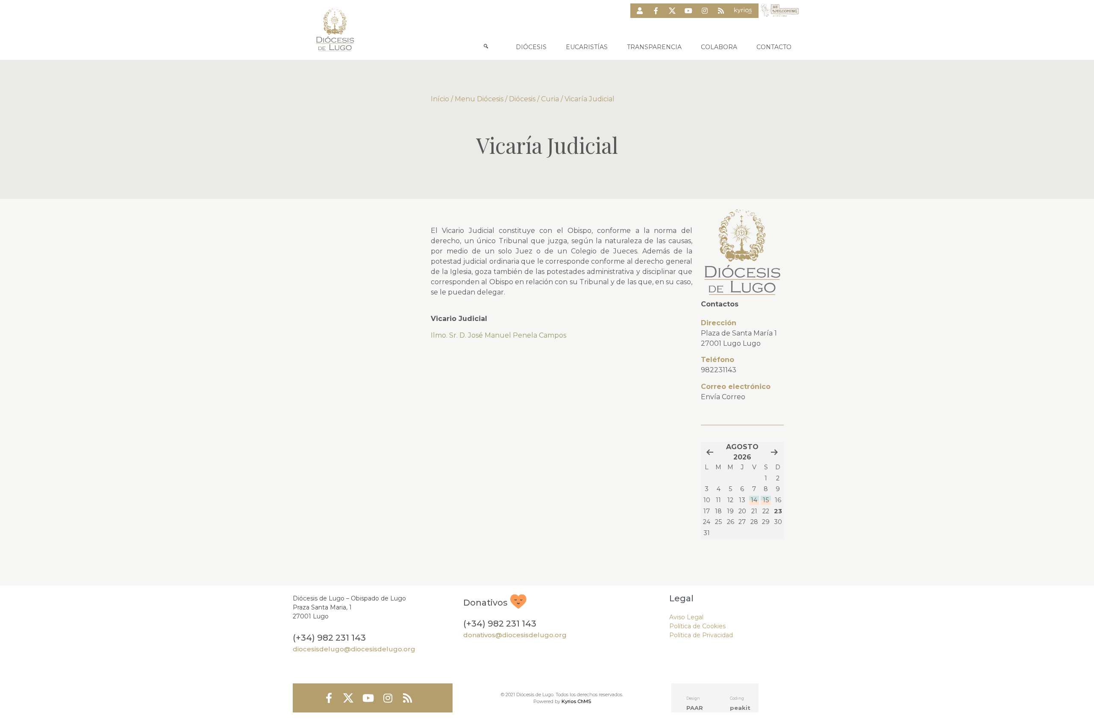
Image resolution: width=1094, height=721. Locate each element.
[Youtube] (688, 10)
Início (440, 99)
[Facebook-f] (656, 10)
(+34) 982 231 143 (329, 638)
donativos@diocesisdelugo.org (515, 635)
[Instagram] (704, 10)
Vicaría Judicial (590, 99)
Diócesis (522, 99)
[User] (639, 10)
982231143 (718, 370)
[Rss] (721, 10)
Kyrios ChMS (576, 701)
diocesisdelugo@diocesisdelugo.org (354, 649)
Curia (550, 99)
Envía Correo (723, 397)
